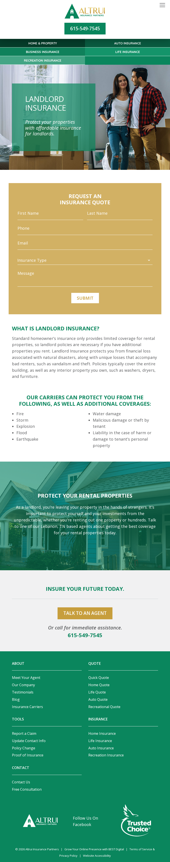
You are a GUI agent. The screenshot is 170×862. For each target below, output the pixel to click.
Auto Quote (98, 699)
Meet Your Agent (26, 677)
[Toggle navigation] (162, 5)
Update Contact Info (29, 740)
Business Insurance (42, 52)
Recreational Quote (104, 706)
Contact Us (21, 782)
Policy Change (23, 748)
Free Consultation (27, 789)
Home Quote (99, 684)
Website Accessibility (97, 856)
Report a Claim (24, 733)
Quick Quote (98, 677)
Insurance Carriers (27, 706)
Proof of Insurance (27, 755)
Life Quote (97, 692)
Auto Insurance (127, 43)
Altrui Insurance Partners (42, 849)
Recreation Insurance (42, 61)
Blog (16, 699)
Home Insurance (102, 733)
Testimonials (22, 692)
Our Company (23, 684)
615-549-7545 (85, 28)
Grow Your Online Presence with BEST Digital (94, 849)
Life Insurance (127, 52)
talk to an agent (85, 613)
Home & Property (42, 43)
